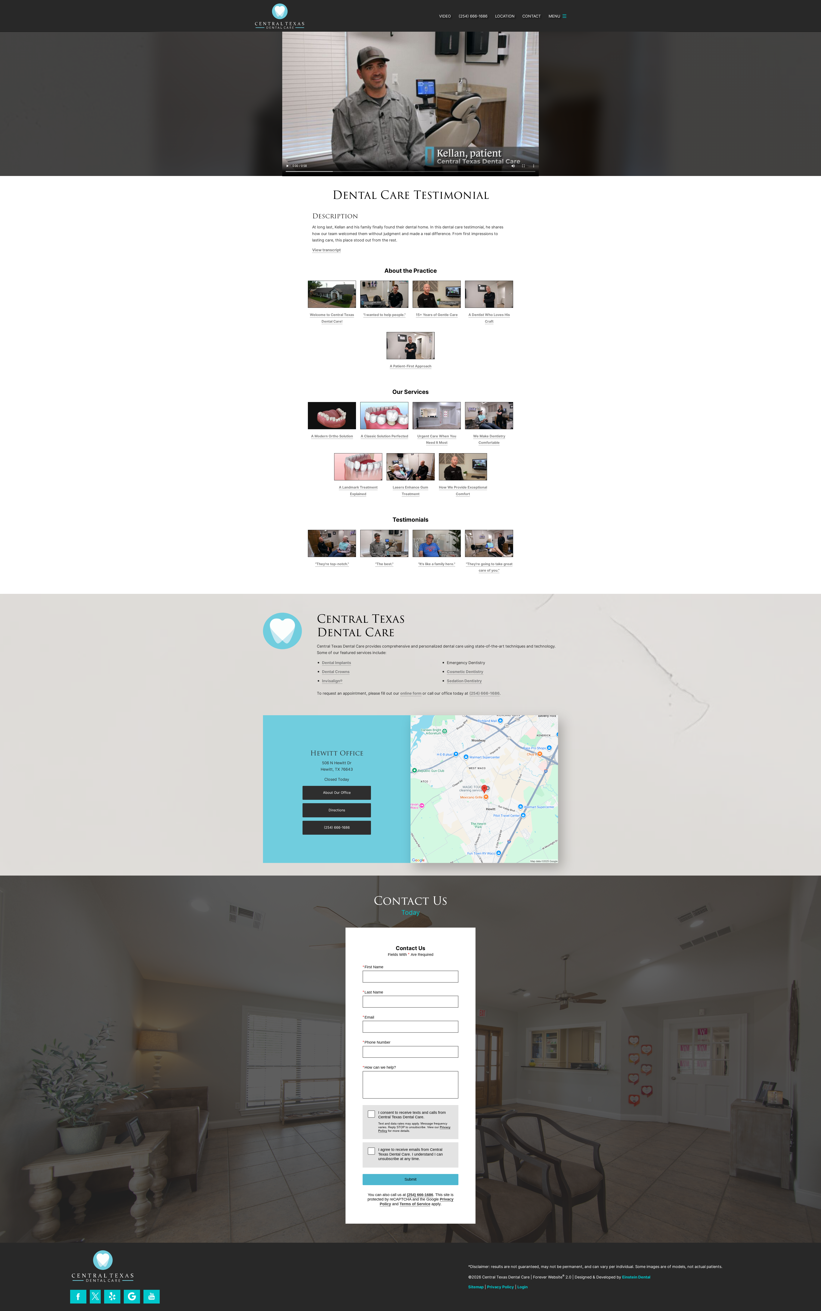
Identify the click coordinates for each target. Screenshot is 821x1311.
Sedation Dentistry (464, 681)
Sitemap (476, 1287)
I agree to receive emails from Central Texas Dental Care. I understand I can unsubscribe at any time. (410, 1154)
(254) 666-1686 (484, 693)
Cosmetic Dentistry (465, 671)
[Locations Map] (484, 788)
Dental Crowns (336, 671)
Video (445, 16)
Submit (410, 1179)
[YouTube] (151, 1297)
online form (410, 693)
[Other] (112, 1297)
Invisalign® (332, 681)
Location (505, 16)
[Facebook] (78, 1297)
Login (522, 1287)
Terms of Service (415, 1204)
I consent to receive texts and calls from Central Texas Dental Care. (414, 1121)
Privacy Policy (500, 1287)
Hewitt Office (336, 753)
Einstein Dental (636, 1277)
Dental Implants (336, 662)
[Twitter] (95, 1297)
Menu (554, 16)
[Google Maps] (132, 1297)
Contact (531, 16)
